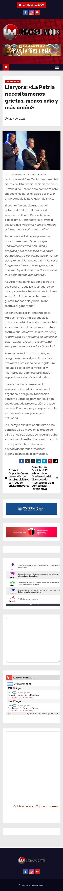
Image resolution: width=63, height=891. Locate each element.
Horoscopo (34, 605)
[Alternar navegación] (56, 67)
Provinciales (13, 81)
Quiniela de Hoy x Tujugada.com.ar (35, 806)
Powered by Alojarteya (31, 885)
